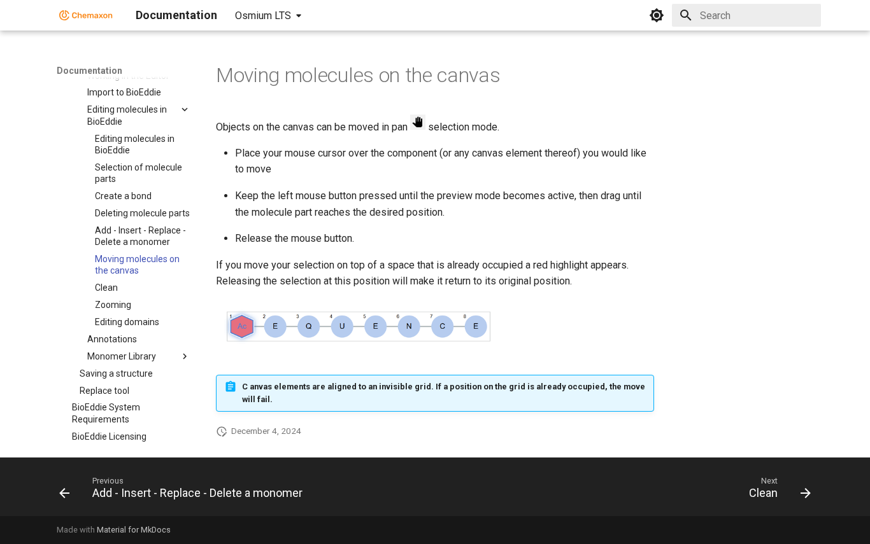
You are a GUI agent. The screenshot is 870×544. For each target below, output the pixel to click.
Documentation (89, 71)
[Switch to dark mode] (656, 15)
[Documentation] (86, 15)
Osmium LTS (263, 16)
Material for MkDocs (134, 529)
